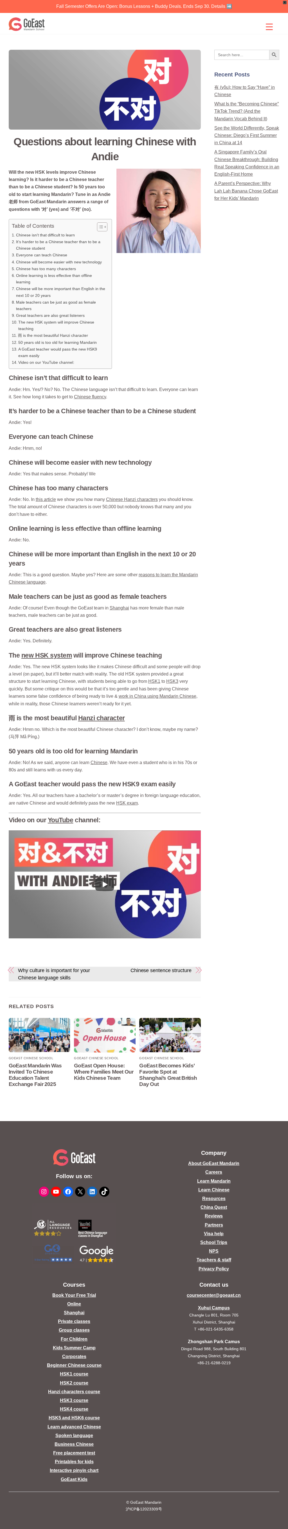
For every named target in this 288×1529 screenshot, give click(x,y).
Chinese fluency (90, 396)
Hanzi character (101, 718)
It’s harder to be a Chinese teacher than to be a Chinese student (58, 245)
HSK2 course (74, 1383)
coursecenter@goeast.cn (214, 1295)
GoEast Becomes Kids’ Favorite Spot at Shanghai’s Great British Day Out (168, 1075)
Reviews (214, 1216)
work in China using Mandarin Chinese (157, 696)
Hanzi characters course (74, 1391)
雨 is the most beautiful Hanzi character (53, 335)
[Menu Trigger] (269, 26)
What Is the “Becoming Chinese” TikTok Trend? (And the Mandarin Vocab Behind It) (246, 111)
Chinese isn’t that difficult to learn (45, 235)
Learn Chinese (214, 1189)
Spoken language (74, 1435)
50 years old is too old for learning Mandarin (57, 342)
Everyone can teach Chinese (41, 255)
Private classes (74, 1321)
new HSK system (46, 655)
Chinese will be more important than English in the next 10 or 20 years (60, 291)
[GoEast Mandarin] (27, 24)
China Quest (214, 1207)
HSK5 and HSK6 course (74, 1417)
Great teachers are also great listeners (50, 315)
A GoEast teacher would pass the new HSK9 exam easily (57, 352)
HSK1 (154, 681)
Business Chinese (74, 1444)
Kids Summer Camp (74, 1347)
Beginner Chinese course (74, 1365)
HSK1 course (74, 1374)
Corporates (74, 1356)
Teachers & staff (214, 1259)
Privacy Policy (214, 1268)
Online (74, 1304)
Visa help (214, 1233)
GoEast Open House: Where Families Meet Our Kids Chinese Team (103, 1072)
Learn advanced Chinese (74, 1426)
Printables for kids (74, 1461)
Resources (214, 1198)
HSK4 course (74, 1409)
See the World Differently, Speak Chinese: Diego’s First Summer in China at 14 (246, 135)
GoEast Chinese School (31, 1058)
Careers (213, 1172)
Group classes (74, 1330)
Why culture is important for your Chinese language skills (54, 974)
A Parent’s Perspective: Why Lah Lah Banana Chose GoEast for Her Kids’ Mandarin (246, 191)
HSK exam (127, 803)
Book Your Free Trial (74, 1295)
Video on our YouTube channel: (46, 362)
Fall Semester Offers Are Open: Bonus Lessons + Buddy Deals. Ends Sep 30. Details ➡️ (144, 6)
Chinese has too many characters (46, 268)
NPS (214, 1251)
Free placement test (74, 1453)
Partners (214, 1225)
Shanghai (119, 608)
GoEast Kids (74, 1479)
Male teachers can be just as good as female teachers (56, 305)
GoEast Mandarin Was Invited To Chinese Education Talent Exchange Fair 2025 (35, 1075)
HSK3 (172, 681)
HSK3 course (74, 1400)
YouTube (60, 820)
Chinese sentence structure (161, 970)
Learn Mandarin (214, 1181)
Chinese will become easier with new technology (59, 262)
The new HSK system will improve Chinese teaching (56, 325)
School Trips (213, 1242)
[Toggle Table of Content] (99, 227)
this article (46, 499)
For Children (74, 1339)
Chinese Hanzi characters (132, 499)
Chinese (99, 762)
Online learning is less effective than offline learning (54, 278)
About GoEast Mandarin (213, 1163)
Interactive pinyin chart (74, 1470)
